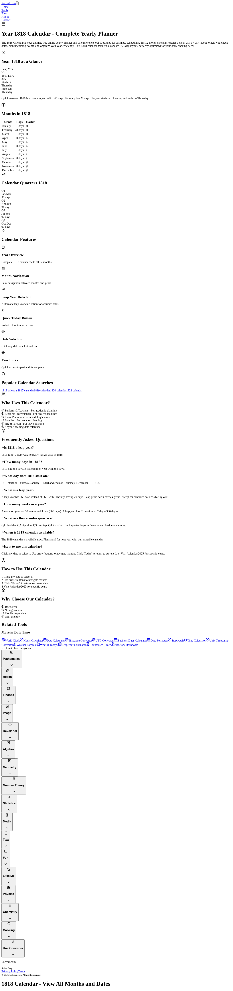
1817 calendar (26, 390)
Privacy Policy (9, 971)
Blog (4, 13)
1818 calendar (9, 390)
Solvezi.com (8, 3)
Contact (5, 20)
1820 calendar (58, 390)
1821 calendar (74, 390)
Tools (4, 10)
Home (5, 6)
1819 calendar (42, 390)
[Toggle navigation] (17, 3)
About (5, 16)
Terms (21, 971)
